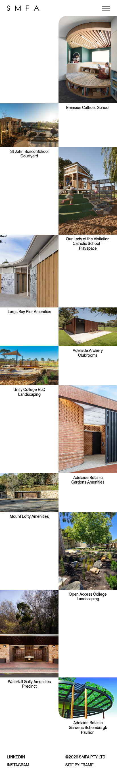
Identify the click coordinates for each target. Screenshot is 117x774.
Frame (87, 765)
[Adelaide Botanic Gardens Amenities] (87, 429)
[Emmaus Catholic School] (87, 59)
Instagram (18, 765)
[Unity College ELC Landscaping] (29, 365)
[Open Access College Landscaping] (87, 551)
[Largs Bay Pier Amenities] (29, 271)
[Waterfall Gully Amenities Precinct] (29, 633)
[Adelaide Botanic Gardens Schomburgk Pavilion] (87, 698)
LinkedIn (16, 757)
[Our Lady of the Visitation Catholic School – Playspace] (87, 191)
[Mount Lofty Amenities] (29, 492)
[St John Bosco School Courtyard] (29, 125)
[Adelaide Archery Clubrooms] (87, 326)
